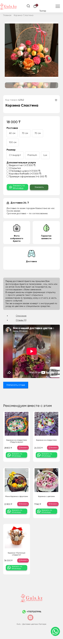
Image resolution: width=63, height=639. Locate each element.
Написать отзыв (16, 385)
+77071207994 (34, 612)
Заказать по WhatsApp (19, 187)
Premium (32, 155)
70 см (25, 133)
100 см (12, 142)
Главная (7, 15)
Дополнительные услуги (21, 163)
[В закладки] (56, 100)
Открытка (15, 168)
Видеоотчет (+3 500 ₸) (22, 165)
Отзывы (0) (21, 320)
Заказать (39, 187)
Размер (11, 150)
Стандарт (15, 155)
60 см (12, 133)
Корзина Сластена (23, 15)
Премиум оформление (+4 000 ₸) (28, 177)
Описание (21, 316)
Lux (45, 155)
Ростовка (12, 128)
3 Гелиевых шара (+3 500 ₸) (24, 171)
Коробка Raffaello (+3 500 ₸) (25, 174)
